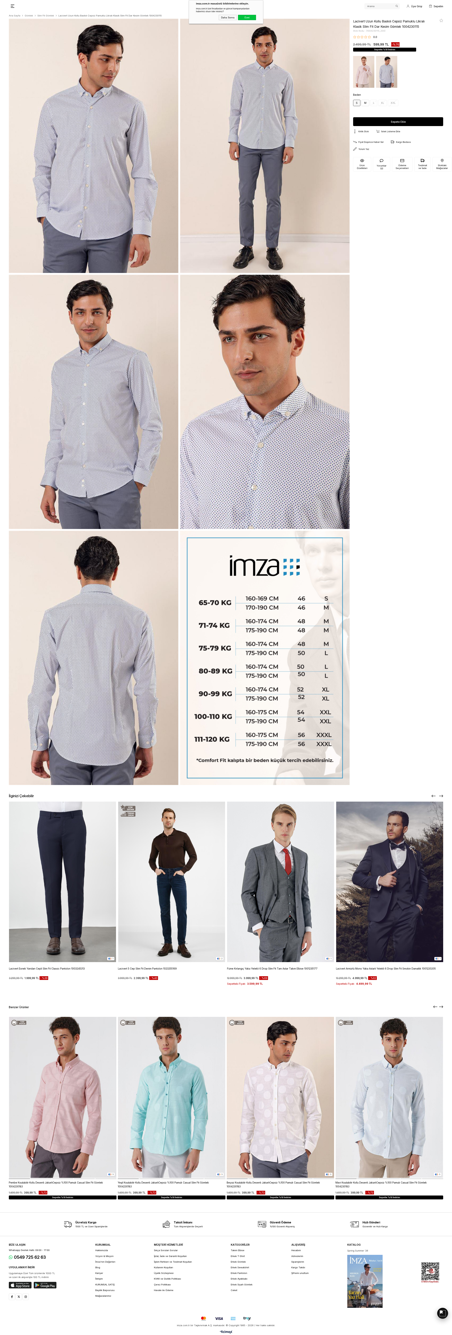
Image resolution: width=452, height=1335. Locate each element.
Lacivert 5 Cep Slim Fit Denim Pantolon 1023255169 (147, 968)
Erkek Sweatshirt (240, 1267)
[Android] (45, 1285)
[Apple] (20, 1285)
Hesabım (296, 1250)
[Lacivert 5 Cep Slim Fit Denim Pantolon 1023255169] (171, 882)
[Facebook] (12, 1297)
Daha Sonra (227, 17)
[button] (19, 1178)
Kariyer (99, 1273)
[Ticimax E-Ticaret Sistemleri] (226, 1332)
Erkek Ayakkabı (239, 1278)
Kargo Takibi (298, 1267)
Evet (247, 17)
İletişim (99, 1278)
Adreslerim (297, 1256)
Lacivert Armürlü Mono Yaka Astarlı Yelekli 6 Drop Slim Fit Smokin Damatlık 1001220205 (386, 968)
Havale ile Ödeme (163, 1290)
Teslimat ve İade (422, 167)
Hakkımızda (101, 1250)
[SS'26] (365, 1281)
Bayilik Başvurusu (105, 1290)
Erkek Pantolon (239, 1273)
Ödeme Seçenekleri (402, 167)
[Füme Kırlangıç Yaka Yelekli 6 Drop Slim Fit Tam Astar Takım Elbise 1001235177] (280, 882)
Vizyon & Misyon (104, 1256)
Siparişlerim (297, 1261)
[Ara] (397, 6)
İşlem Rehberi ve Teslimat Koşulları (173, 1261)
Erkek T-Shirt (238, 1256)
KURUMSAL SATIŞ (105, 1284)
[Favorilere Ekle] (441, 20)
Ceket (234, 1290)
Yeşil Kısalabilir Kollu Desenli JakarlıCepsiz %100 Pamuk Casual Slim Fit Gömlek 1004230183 (163, 1184)
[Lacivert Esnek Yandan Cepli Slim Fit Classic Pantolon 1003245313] (62, 882)
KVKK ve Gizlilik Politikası (167, 1278)
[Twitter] (19, 1297)
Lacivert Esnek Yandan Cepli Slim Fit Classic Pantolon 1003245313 (47, 968)
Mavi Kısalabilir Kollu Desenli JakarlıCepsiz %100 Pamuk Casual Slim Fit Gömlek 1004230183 (381, 1184)
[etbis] (430, 1272)
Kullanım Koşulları (163, 1267)
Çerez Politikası (162, 1284)
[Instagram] (26, 1297)
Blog (97, 1267)
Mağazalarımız (103, 1295)
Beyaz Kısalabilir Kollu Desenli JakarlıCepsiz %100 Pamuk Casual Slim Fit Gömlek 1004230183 (273, 1184)
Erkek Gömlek (238, 1261)
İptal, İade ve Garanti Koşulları (170, 1256)
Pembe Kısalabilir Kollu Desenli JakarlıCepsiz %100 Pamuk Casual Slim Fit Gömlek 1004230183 (56, 1184)
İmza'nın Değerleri (105, 1261)
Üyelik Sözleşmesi (164, 1273)
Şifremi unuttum (300, 1273)
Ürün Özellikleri (362, 167)
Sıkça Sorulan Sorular (166, 1250)
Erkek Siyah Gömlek (241, 1284)
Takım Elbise (237, 1250)
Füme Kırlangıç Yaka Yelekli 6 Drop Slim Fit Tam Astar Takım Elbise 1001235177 (272, 968)
